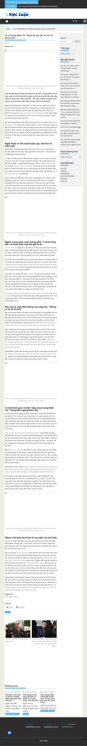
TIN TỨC (64, 169)
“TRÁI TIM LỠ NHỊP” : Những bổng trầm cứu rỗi (17, 640)
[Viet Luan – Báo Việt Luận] (7, 21)
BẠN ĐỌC (64, 179)
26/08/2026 (10, 692)
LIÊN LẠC (64, 181)
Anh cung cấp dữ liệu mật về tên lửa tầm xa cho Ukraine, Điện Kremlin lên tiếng (46, 6)
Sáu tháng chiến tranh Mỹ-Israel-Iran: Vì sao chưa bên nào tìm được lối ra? (70, 85)
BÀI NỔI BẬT (9, 714)
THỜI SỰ (7, 612)
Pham (8, 43)
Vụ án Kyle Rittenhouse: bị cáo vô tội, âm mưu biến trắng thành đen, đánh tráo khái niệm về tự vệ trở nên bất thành (44, 642)
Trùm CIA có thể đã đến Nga (71, 127)
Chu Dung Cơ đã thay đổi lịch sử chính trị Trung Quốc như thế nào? (70, 77)
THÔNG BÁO (65, 174)
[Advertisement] (31, 666)
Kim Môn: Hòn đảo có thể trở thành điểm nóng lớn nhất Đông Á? (69, 68)
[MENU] (84, 21)
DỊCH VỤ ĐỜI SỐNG (67, 176)
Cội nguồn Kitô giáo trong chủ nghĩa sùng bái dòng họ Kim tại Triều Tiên (70, 133)
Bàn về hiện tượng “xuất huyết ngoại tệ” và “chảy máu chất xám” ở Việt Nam (70, 94)
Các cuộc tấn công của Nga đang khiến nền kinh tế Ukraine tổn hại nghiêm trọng (71, 142)
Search (63, 38)
